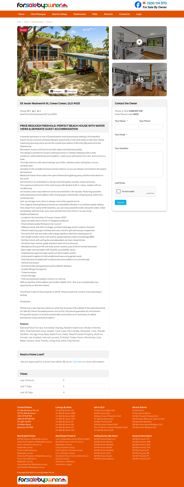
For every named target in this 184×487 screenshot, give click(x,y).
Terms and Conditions (141, 413)
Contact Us (124, 14)
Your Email (121, 134)
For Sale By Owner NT (65, 427)
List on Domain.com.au (65, 447)
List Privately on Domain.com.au (69, 450)
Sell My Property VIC (141, 439)
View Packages (38, 14)
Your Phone (144, 121)
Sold (19, 21)
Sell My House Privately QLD (106, 424)
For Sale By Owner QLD (65, 416)
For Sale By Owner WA (65, 424)
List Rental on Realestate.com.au (31, 467)
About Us (108, 14)
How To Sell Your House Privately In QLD (111, 427)
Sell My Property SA (140, 450)
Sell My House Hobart (103, 447)
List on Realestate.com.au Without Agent (73, 439)
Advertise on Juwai (63, 464)
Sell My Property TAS (141, 447)
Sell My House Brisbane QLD (144, 427)
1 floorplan (70, 91)
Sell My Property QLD (103, 421)
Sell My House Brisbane (104, 444)
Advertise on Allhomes (65, 461)
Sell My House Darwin (103, 456)
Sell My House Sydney (103, 441)
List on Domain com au (65, 453)
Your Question (121, 148)
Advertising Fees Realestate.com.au (32, 464)
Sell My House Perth (102, 453)
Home (21, 14)
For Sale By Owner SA (65, 421)
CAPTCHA (120, 183)
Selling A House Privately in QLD (107, 416)
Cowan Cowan (37, 21)
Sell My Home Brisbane (142, 421)
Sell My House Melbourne (104, 439)
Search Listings (59, 14)
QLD (26, 21)
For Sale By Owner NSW (65, 413)
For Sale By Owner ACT (65, 430)
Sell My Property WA (141, 453)
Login (139, 14)
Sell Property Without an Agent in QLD (148, 418)
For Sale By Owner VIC (65, 410)
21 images (56, 91)
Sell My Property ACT (141, 458)
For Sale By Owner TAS (65, 418)
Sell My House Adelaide (104, 450)
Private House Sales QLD (104, 410)
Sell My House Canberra (104, 458)
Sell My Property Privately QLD (145, 416)
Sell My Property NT (140, 456)
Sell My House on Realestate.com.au (32, 439)
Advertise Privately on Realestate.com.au (34, 441)
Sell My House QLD (102, 413)
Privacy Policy (138, 410)
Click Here (78, 361)
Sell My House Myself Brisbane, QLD (147, 424)
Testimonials (80, 14)
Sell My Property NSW (141, 441)
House (49, 21)
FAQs (94, 14)
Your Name (121, 121)
